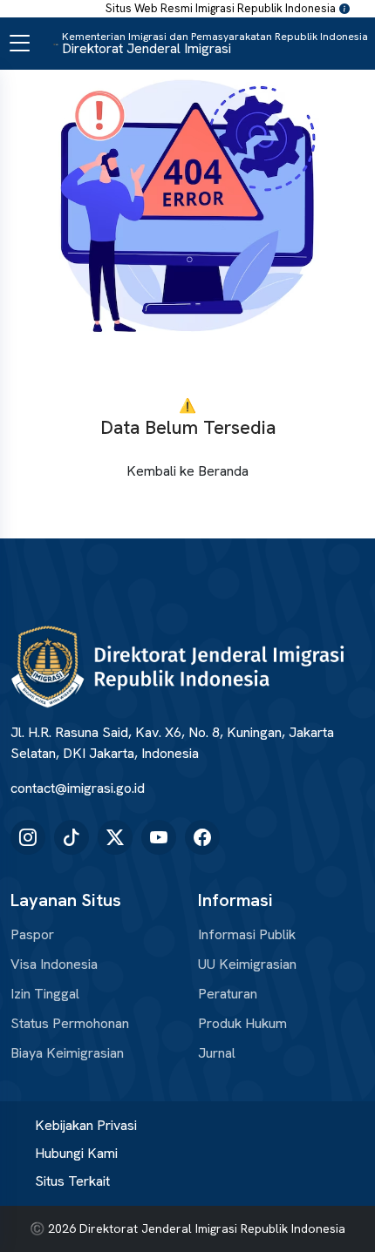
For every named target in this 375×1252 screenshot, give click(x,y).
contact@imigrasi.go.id (77, 788)
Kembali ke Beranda (187, 471)
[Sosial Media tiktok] (71, 837)
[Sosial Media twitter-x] (115, 837)
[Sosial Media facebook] (202, 837)
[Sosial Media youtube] (158, 837)
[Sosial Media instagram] (27, 837)
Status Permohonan (69, 1024)
